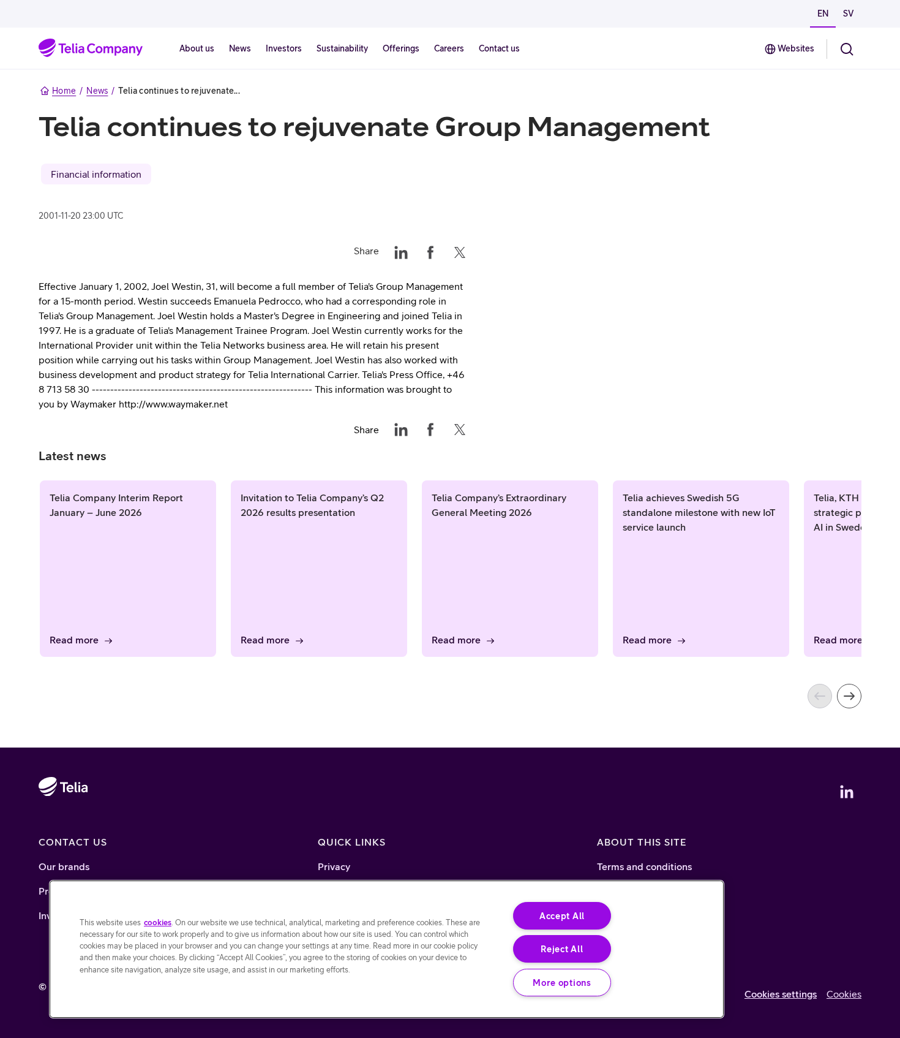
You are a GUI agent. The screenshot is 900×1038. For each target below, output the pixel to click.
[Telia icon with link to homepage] (63, 821)
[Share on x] (459, 250)
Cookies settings (780, 993)
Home (64, 91)
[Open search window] (846, 49)
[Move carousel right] (849, 696)
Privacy (334, 866)
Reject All (562, 949)
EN (822, 13)
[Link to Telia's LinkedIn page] (846, 791)
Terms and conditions (644, 866)
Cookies (844, 993)
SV (848, 13)
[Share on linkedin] (401, 250)
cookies (157, 922)
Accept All (562, 916)
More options (562, 982)
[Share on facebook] (430, 250)
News (97, 91)
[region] (386, 949)
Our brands (64, 866)
